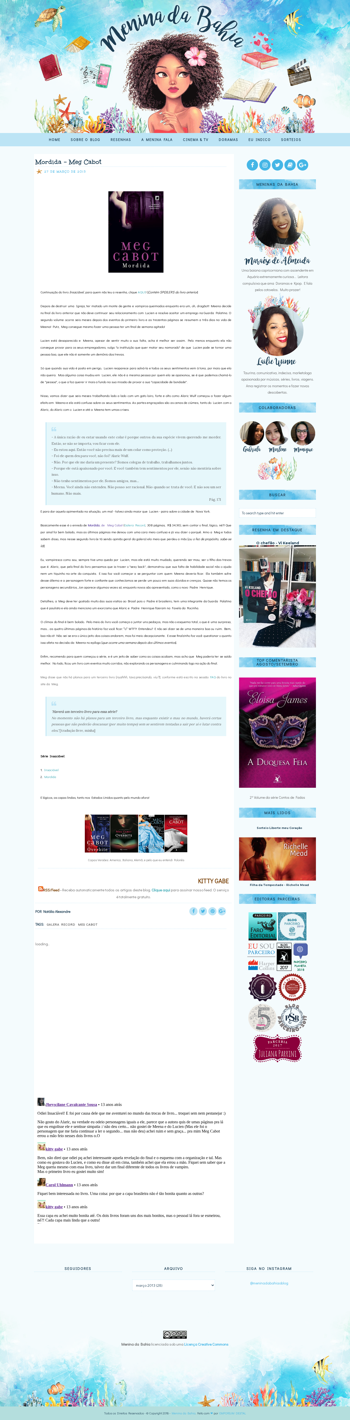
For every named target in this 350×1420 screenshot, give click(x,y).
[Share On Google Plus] (222, 911)
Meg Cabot (88, 924)
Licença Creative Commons (206, 1344)
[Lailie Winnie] (277, 366)
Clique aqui (161, 889)
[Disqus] (132, 1027)
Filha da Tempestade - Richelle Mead (279, 885)
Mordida (50, 776)
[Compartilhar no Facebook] (193, 911)
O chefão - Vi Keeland (277, 543)
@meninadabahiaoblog (269, 1282)
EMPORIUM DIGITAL (232, 1413)
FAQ (213, 677)
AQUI (142, 292)
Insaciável (51, 770)
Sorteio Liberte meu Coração (279, 828)
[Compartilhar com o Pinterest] (212, 911)
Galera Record (135, 525)
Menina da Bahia (183, 1413)
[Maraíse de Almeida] (277, 263)
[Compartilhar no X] (203, 911)
